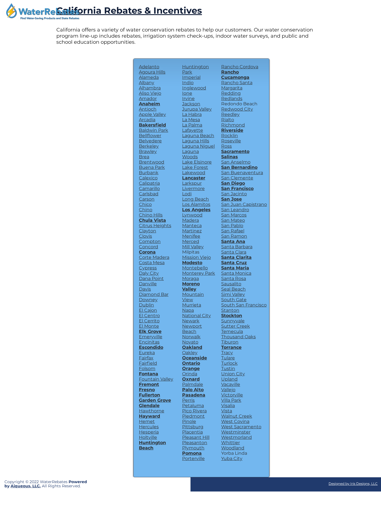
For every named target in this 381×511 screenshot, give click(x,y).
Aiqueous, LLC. (26, 485)
